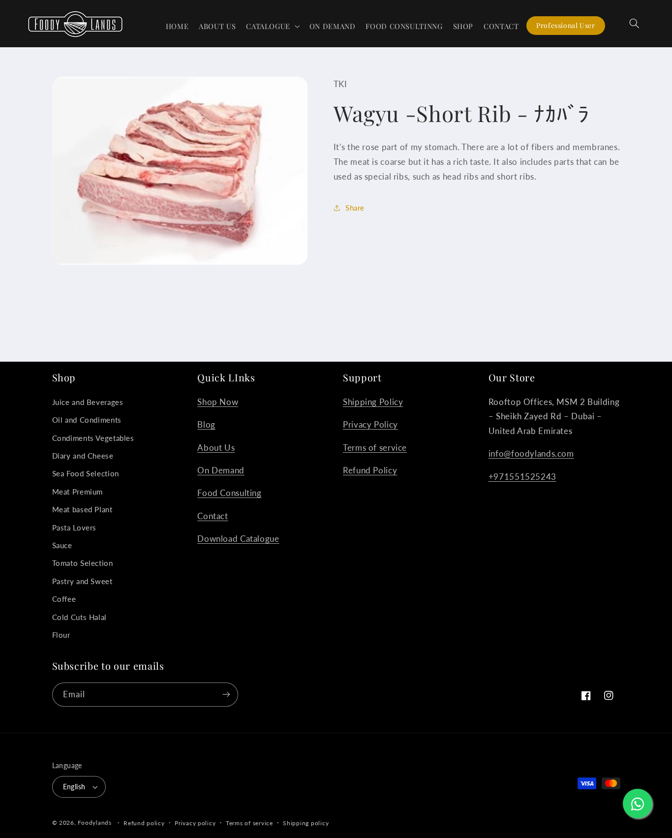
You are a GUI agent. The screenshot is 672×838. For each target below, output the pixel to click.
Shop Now (217, 402)
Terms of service (375, 447)
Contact (212, 516)
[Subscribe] (225, 695)
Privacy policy (195, 823)
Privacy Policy (370, 424)
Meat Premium (77, 491)
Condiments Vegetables (93, 438)
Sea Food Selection (85, 473)
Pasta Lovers (74, 527)
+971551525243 (522, 476)
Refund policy (144, 823)
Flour (61, 634)
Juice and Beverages (87, 402)
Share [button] (355, 207)
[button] (273, 26)
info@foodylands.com (531, 453)
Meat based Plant (82, 509)
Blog (206, 424)
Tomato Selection (82, 563)
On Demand (220, 470)
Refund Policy (370, 470)
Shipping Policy (373, 402)
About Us (216, 447)
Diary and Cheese (83, 455)
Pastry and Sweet (82, 581)
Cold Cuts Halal (79, 617)
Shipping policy (306, 823)
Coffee (64, 598)
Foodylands (94, 822)
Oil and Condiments (87, 419)
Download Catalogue (238, 538)
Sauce (62, 545)
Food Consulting (229, 493)
